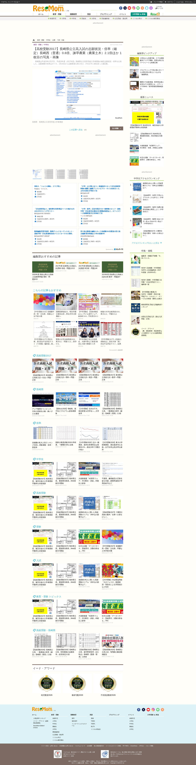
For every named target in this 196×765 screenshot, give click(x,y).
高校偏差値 (105, 18)
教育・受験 (57, 14)
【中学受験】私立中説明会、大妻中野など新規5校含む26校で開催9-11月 (88, 341)
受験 (38, 526)
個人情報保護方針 (99, 745)
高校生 (83, 18)
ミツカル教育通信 (153, 18)
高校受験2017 (43, 355)
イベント (122, 14)
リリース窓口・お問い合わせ (49, 745)
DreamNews (133, 745)
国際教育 (73, 14)
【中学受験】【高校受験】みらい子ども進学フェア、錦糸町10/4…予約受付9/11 (88, 314)
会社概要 (89, 745)
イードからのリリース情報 (113, 745)
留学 (73, 718)
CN (161, 8)
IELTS (93, 726)
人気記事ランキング (39, 718)
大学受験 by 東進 (138, 14)
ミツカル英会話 (95, 729)
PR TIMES (126, 745)
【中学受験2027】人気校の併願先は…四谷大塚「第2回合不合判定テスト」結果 (111, 341)
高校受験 (41, 493)
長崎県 (39, 389)
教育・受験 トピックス (48, 596)
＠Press (141, 745)
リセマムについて (80, 745)
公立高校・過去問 (121, 18)
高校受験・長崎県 (45, 630)
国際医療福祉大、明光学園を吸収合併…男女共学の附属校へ (66, 314)
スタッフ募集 (149, 745)
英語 (89, 14)
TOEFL (93, 724)
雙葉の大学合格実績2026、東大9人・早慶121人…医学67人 (66, 341)
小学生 (63, 18)
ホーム (40, 14)
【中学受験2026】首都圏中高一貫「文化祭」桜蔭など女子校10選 (44, 314)
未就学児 (53, 18)
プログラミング (106, 14)
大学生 (93, 18)
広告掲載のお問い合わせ (66, 745)
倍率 (38, 423)
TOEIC (93, 721)
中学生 (73, 18)
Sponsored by (109, 249)
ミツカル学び (137, 18)
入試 (38, 560)
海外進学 (74, 721)
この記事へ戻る (77, 129)
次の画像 (115, 128)
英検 (92, 718)
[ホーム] (33, 40)
